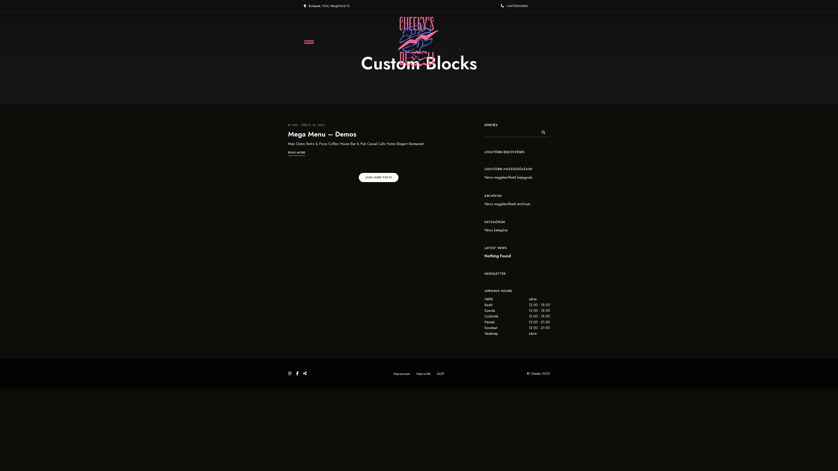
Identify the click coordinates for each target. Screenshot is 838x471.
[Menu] (306, 42)
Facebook (297, 373)
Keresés (491, 125)
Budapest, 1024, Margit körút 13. (329, 6)
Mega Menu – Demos (322, 134)
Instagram (290, 373)
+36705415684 (517, 6)
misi (295, 125)
